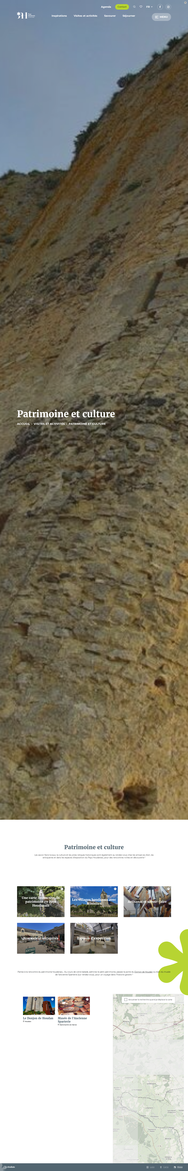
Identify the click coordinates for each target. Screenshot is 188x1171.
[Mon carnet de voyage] (141, 7)
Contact (122, 7)
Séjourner (129, 15)
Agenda (106, 6)
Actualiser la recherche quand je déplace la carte (150, 1000)
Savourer (110, 15)
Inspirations (59, 15)
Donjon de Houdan (143, 972)
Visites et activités (85, 15)
